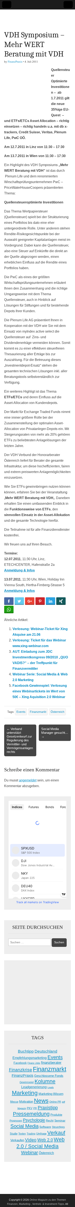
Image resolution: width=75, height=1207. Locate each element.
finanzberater (51, 1063)
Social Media (24, 1126)
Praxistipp (48, 1107)
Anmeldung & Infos (19, 590)
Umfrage (41, 1133)
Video (30, 1139)
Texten (22, 1133)
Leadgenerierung (34, 1087)
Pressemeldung (31, 1114)
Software (45, 1126)
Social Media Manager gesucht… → (54, 732)
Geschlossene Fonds (48, 1075)
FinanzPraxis (15, 61)
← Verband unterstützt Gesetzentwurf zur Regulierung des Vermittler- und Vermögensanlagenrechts (20, 740)
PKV (29, 1108)
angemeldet (27, 780)
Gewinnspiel (27, 1082)
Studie (14, 1133)
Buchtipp (26, 1051)
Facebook (20, 1062)
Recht (50, 1120)
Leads (51, 1087)
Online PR (55, 1101)
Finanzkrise (20, 1069)
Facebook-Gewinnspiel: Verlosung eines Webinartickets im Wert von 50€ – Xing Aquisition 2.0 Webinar (39, 691)
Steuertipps (58, 1127)
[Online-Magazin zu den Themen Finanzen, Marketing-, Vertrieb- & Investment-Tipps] (37, 16)
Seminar (59, 1120)
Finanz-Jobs (34, 1063)
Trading (31, 1133)
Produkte (56, 1114)
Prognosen (16, 1120)
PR (35, 1108)
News (41, 1100)
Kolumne (45, 1081)
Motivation (26, 1101)
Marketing (25, 1093)
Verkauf (56, 1133)
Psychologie (34, 1120)
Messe (14, 1101)
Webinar (29, 1152)
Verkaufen (17, 1140)
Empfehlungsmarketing (29, 1058)
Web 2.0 (45, 1140)
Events (20, 711)
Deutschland (46, 1051)
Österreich (57, 711)
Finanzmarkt (38, 711)
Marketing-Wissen (51, 1094)
